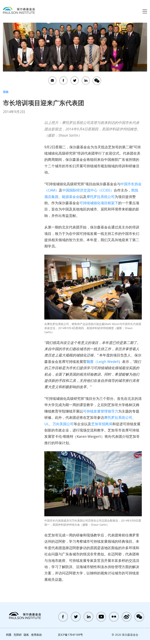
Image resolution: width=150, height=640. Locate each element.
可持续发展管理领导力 (100, 411)
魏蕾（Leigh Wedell (103, 361)
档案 (9, 634)
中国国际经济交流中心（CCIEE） (88, 190)
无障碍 (17, 634)
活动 (5, 92)
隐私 (26, 634)
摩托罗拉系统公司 (101, 196)
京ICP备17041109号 (70, 634)
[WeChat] (97, 80)
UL (46, 424)
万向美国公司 (63, 424)
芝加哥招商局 (101, 424)
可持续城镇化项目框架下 (98, 203)
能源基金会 (70, 196)
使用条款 (36, 634)
